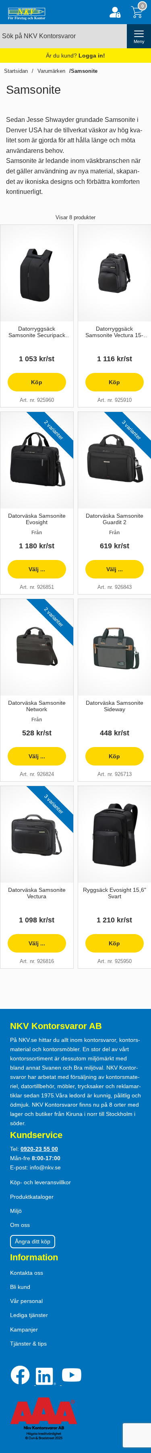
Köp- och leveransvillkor (40, 1182)
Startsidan (16, 71)
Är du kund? (75, 55)
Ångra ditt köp (32, 1241)
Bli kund (20, 1287)
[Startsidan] (25, 12)
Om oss (20, 1225)
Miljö (16, 1211)
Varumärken (51, 71)
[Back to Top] (137, 1401)
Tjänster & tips (28, 1343)
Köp (25, 385)
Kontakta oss (26, 1273)
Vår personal (26, 1301)
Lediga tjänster (29, 1315)
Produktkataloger (32, 1197)
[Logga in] (115, 12)
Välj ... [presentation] (26, 572)
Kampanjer (24, 1329)
